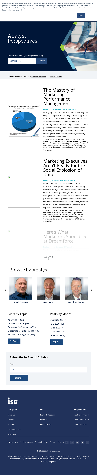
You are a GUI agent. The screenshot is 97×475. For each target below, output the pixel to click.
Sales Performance (57, 139)
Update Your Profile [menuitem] (81, 420)
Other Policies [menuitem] (58, 442)
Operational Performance (24, 330)
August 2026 (58, 319)
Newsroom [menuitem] (12, 434)
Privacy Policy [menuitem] (13, 442)
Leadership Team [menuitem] (14, 429)
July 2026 (57, 323)
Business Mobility (76, 214)
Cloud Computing (19, 323)
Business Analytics (61, 146)
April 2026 (58, 335)
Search (41, 60)
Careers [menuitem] (11, 420)
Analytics (16, 319)
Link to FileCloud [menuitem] (80, 424)
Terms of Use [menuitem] (28, 442)
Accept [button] (81, 15)
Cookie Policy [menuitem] (43, 442)
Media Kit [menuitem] (43, 420)
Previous (5, 290)
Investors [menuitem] (11, 424)
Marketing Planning (80, 141)
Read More (61, 136)
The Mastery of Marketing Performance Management (59, 96)
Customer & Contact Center (63, 219)
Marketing (80, 139)
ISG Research (57, 109)
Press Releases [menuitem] (46, 424)
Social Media (70, 139)
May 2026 (57, 331)
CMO (76, 148)
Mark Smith (56, 180)
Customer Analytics (50, 212)
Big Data (53, 210)
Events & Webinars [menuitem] (47, 415)
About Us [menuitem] (11, 415)
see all (14, 341)
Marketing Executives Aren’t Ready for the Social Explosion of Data (65, 167)
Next (91, 290)
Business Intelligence (77, 146)
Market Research (65, 212)
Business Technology (70, 217)
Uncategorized (67, 148)
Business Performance (52, 148)
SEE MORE (48, 257)
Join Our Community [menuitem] (81, 415)
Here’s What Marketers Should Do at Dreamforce (65, 236)
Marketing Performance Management (57, 141)
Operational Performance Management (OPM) (61, 143)
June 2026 (57, 327)
